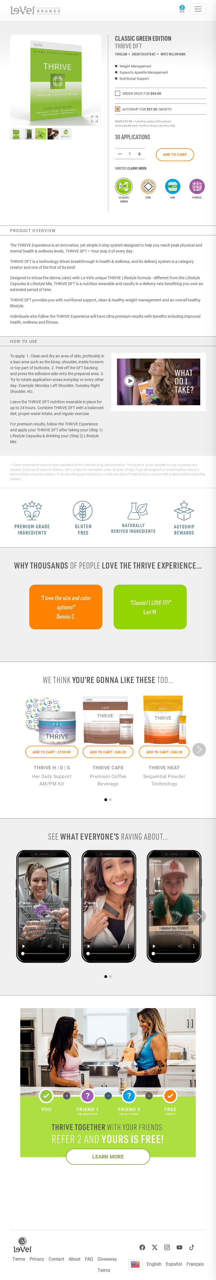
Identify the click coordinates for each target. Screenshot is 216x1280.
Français (195, 1264)
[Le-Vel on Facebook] (142, 1247)
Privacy (37, 1259)
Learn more (108, 1156)
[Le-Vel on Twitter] (154, 1247)
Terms (18, 1259)
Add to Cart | (52, 752)
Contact (56, 1259)
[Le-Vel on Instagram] (167, 1247)
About (74, 1259)
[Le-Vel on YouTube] (179, 1247)
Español (174, 1264)
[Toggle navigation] (198, 9)
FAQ (89, 1259)
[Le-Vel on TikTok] (191, 1247)
